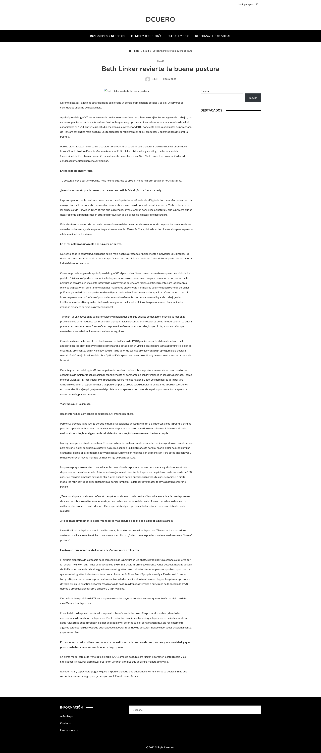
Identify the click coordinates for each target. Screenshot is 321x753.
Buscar (205, 90)
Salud (160, 61)
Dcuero (160, 19)
